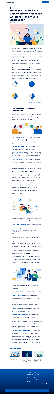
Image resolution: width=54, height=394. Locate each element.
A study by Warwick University (35, 54)
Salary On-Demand (30, 374)
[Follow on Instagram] (42, 384)
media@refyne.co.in (27, 390)
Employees (33, 2)
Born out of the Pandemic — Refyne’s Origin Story (26, 360)
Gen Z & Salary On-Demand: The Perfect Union (38, 360)
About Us (38, 2)
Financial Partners (37, 379)
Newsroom (28, 2)
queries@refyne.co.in (11, 390)
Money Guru (29, 377)
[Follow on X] (44, 384)
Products (22, 2)
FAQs (28, 383)
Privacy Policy (36, 374)
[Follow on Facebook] (47, 384)
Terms (35, 377)
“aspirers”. (37, 48)
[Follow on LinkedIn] (42, 386)
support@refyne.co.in (42, 390)
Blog (27, 384)
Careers (28, 379)
